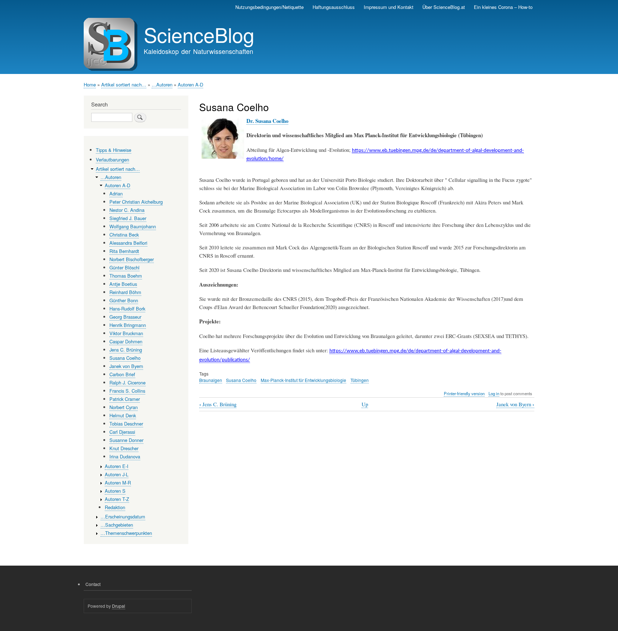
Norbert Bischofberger (131, 259)
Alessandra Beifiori (128, 242)
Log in (494, 393)
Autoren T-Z (117, 499)
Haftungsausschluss (334, 7)
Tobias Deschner (126, 423)
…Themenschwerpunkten (126, 533)
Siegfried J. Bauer (127, 218)
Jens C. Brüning (217, 404)
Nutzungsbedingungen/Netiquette (269, 7)
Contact (92, 584)
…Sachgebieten (116, 524)
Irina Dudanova (124, 456)
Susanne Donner (126, 440)
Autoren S (115, 490)
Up (365, 404)
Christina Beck (124, 234)
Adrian (116, 193)
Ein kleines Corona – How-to (503, 7)
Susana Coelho (241, 380)
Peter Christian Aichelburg (136, 201)
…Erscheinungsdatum (122, 516)
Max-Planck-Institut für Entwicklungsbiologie (303, 380)
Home (90, 84)
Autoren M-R (118, 482)
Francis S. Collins (127, 390)
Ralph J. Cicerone (127, 382)
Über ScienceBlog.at (443, 7)
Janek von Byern (515, 404)
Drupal (118, 606)
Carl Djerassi (122, 431)
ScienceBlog (199, 34)
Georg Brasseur (125, 316)
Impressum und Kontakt (388, 7)
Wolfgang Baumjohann (132, 226)
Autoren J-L (116, 474)
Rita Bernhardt (124, 251)
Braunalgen (210, 380)
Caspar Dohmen (125, 341)
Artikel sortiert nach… (123, 84)
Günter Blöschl (124, 267)
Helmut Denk (122, 415)
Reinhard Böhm (125, 292)
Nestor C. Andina (126, 210)
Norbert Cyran (123, 407)
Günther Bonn (123, 300)
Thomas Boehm (125, 275)
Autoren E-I (116, 466)
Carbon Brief (122, 374)
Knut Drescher (123, 448)
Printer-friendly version (464, 393)
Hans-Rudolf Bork (127, 308)
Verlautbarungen (112, 159)
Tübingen (359, 380)
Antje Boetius (123, 283)
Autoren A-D (190, 84)
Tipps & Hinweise (113, 149)
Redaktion (115, 507)
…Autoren (162, 84)
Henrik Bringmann (127, 325)
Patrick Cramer (124, 399)
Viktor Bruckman (126, 333)
